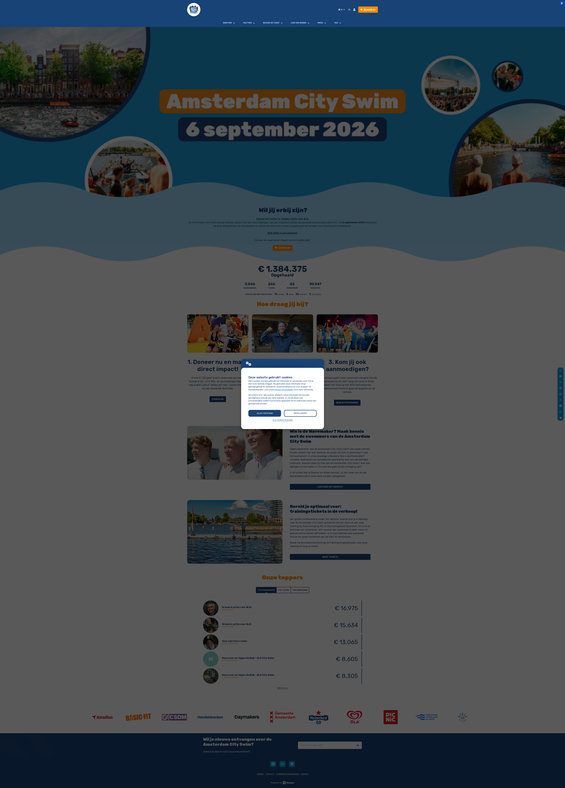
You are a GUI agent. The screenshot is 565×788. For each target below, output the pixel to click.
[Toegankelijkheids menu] (562, 3)
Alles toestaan (265, 413)
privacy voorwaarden (284, 390)
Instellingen (300, 413)
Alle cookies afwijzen (282, 420)
